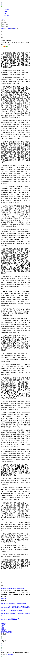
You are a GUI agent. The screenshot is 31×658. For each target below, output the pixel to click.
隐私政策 (9, 632)
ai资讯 (15, 28)
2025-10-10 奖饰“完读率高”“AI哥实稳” (12, 610)
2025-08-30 (15, 607)
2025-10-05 (10, 619)
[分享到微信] (7, 46)
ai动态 (2, 628)
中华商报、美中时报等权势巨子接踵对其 (12, 588)
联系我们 (3, 630)
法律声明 (3, 632)
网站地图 (10, 654)
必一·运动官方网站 (6, 28)
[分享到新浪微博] (5, 46)
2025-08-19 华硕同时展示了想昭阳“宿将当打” (14, 603)
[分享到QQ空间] (3, 46)
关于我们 (3, 624)
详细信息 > (4, 598)
